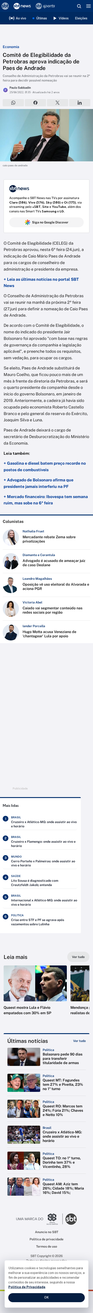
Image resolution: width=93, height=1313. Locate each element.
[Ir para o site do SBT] (71, 1219)
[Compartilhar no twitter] (57, 102)
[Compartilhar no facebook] (35, 102)
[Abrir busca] (79, 6)
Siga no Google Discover (50, 222)
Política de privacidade (46, 1239)
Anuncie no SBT (46, 1232)
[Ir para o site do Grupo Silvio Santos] (39, 1219)
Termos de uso (46, 1246)
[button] (35, 994)
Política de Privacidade (26, 1287)
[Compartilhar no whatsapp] (13, 102)
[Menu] (88, 6)
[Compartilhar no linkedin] (79, 102)
